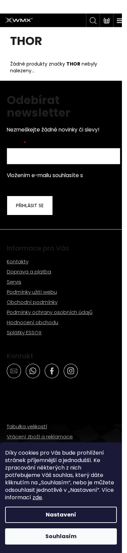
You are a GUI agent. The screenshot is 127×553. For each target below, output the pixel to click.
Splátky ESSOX (24, 332)
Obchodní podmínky (32, 302)
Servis (14, 281)
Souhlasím (61, 536)
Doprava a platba (29, 271)
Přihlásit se (30, 205)
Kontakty (17, 261)
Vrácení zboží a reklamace (40, 436)
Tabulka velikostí (27, 426)
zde (37, 497)
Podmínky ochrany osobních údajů (49, 312)
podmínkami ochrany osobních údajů (61, 179)
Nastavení (61, 515)
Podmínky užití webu (32, 291)
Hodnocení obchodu (32, 322)
